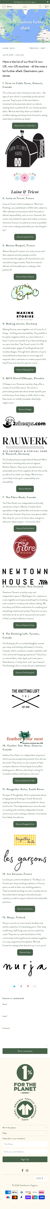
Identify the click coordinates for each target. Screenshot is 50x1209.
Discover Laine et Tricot (25, 237)
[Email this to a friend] (35, 986)
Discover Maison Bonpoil (25, 276)
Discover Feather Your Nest (25, 780)
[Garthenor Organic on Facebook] (22, 1170)
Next (43, 48)
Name (5, 1004)
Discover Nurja (25, 952)
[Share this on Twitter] (14, 986)
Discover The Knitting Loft (25, 672)
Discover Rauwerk (25, 488)
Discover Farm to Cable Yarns (25, 125)
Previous (33, 48)
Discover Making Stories (25, 369)
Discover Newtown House (25, 625)
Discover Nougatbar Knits (25, 824)
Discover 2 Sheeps (25, 409)
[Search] (40, 6)
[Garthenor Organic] (25, 6)
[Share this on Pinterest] (28, 986)
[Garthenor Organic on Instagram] (27, 1170)
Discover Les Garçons (25, 908)
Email (5, 1016)
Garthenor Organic (28, 1185)
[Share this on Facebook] (21, 986)
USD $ (39, 1178)
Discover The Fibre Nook (25, 528)
